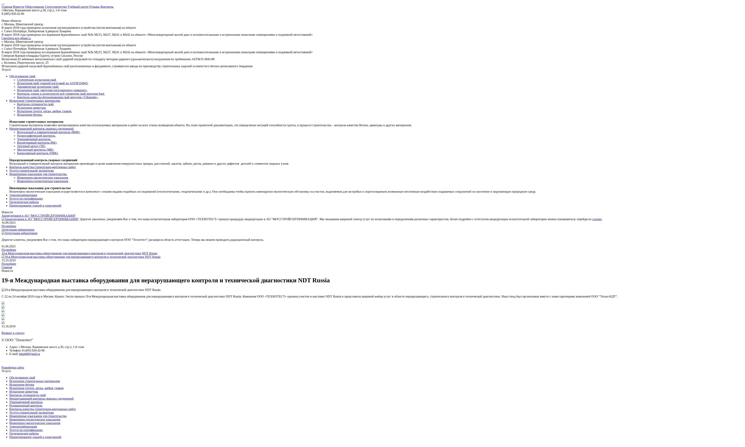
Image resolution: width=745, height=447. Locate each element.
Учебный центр (78, 6)
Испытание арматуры (32, 107)
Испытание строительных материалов (35, 100)
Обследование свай (22, 76)
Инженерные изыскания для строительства (38, 174)
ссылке (597, 219)
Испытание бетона (30, 114)
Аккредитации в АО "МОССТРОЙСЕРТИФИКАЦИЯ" (39, 215)
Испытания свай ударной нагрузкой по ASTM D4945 (52, 83)
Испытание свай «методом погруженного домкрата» (52, 90)
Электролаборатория (23, 195)
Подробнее (9, 226)
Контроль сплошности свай (35, 104)
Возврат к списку (13, 333)
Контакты (106, 6)
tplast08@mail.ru (29, 354)
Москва (30, 38)
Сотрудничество (56, 6)
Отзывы (94, 6)
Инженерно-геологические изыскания (43, 181)
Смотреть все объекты (16, 38)
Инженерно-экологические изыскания (43, 177)
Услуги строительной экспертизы (31, 170)
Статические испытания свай (37, 79)
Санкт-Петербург (41, 26)
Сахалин (137, 58)
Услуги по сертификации (26, 198)
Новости (18, 6)
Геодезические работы (24, 202)
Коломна (32, 44)
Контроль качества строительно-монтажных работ (42, 167)
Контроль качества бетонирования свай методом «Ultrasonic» (58, 97)
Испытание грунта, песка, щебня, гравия (44, 111)
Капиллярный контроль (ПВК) (38, 153)
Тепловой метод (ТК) (31, 146)
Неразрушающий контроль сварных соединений (41, 128)
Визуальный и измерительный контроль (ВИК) (49, 132)
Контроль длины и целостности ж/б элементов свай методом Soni (61, 93)
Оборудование (34, 6)
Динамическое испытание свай (38, 86)
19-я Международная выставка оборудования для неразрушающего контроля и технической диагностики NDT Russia (79, 253)
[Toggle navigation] (3, 4)
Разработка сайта (13, 367)
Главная (7, 6)
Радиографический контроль (36, 135)
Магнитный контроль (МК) (35, 149)
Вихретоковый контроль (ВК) (37, 142)
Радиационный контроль (25, 405)
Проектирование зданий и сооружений (35, 205)
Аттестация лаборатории (18, 229)
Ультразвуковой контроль (34, 139)
